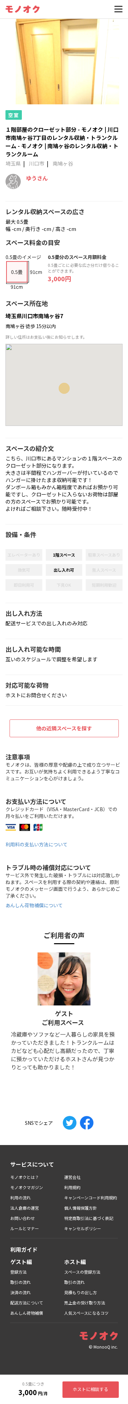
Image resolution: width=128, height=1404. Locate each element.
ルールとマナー (24, 1228)
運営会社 (72, 1177)
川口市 (36, 163)
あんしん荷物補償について (34, 905)
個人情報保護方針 (80, 1208)
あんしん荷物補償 (26, 1313)
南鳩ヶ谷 (63, 163)
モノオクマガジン (26, 1187)
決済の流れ (20, 1292)
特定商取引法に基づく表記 (88, 1218)
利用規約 (72, 1187)
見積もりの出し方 (80, 1292)
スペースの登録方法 (82, 1272)
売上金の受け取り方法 (84, 1302)
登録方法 (18, 1272)
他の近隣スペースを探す (64, 728)
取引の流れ (20, 1282)
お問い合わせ (22, 1218)
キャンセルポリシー (82, 1228)
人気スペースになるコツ (86, 1313)
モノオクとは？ (24, 1177)
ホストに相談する (90, 1389)
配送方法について (26, 1302)
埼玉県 (13, 163)
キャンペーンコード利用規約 (90, 1197)
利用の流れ (20, 1197)
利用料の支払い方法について (36, 844)
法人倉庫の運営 (24, 1208)
